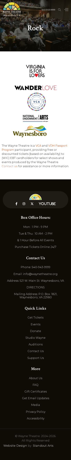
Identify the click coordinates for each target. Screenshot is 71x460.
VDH (51, 145)
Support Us (35, 358)
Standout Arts (43, 445)
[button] (66, 9)
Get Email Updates (35, 398)
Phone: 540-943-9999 (35, 267)
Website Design (15, 445)
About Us (35, 378)
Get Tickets (35, 317)
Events (35, 324)
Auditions (36, 344)
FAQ (35, 385)
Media (35, 405)
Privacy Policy (35, 411)
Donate (35, 331)
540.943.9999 (48, 9)
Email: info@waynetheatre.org (35, 274)
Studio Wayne (35, 337)
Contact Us (36, 351)
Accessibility (35, 418)
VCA (38, 145)
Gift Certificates (35, 391)
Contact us (9, 166)
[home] (12, 9)
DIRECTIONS (36, 287)
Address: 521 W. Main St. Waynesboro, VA (35, 280)
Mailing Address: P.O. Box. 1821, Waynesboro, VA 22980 (35, 295)
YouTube (47, 203)
